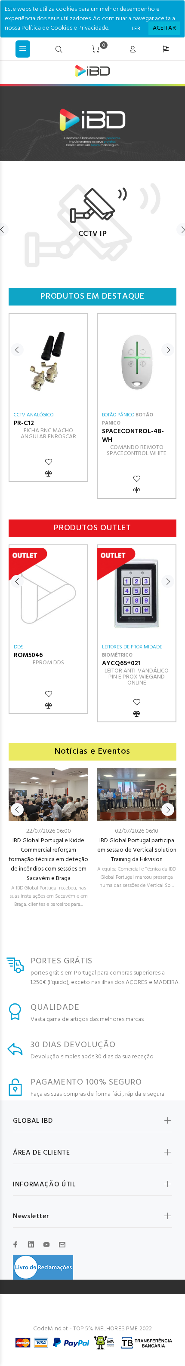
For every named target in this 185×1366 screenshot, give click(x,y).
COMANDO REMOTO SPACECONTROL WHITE (136, 450)
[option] (92, 221)
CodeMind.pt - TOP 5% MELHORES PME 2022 (92, 1329)
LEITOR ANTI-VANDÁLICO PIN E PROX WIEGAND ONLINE (137, 677)
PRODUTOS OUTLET (92, 528)
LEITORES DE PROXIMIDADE (132, 647)
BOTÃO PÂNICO (118, 415)
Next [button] (167, 349)
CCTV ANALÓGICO (33, 415)
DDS (19, 647)
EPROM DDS (48, 663)
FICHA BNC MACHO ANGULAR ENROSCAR (48, 434)
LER (136, 28)
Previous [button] (17, 349)
